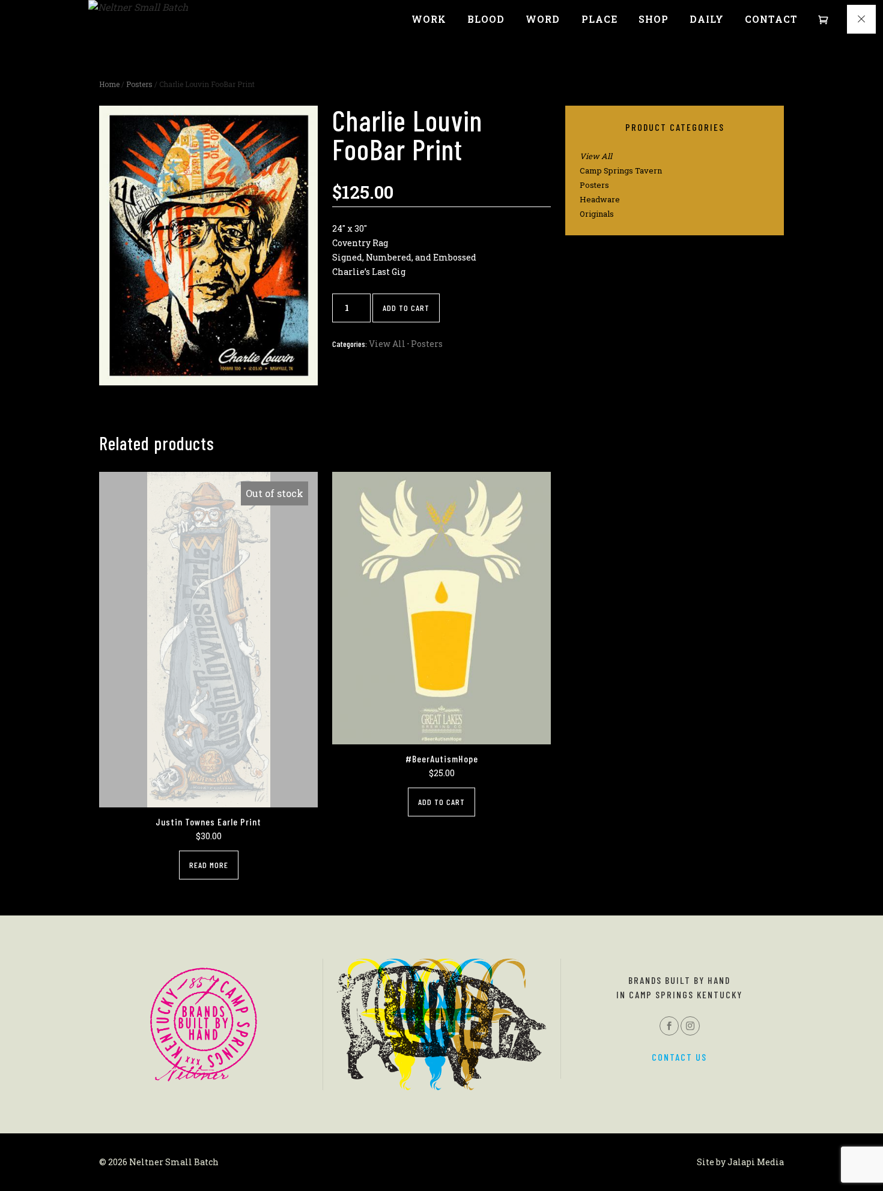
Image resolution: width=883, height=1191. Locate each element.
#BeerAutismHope (441, 758)
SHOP (654, 19)
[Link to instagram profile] (690, 1026)
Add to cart (406, 308)
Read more (208, 865)
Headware (600, 199)
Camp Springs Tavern (621, 170)
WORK (428, 19)
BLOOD (486, 19)
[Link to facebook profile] (669, 1026)
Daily (707, 19)
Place (599, 19)
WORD (543, 19)
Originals (597, 213)
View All (387, 343)
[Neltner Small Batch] (138, 7)
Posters (139, 84)
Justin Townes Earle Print (208, 821)
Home (109, 84)
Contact (771, 19)
